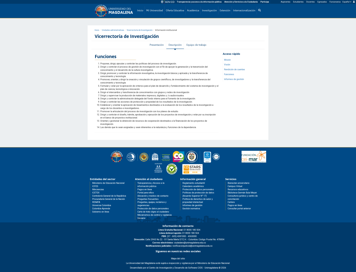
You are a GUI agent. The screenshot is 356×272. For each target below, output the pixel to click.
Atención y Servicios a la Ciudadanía (241, 2)
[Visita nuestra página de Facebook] (172, 255)
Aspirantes (285, 2)
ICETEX (95, 192)
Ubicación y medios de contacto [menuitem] (152, 196)
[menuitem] (259, 10)
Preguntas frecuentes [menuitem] (148, 199)
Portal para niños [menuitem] (145, 192)
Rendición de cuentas (234, 69)
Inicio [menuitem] (140, 10)
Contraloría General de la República (109, 196)
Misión (227, 60)
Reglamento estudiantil (193, 183)
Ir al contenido (7, 2)
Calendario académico (193, 186)
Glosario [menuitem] (141, 218)
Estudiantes (298, 2)
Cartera (231, 202)
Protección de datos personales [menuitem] (153, 208)
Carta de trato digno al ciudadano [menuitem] (153, 211)
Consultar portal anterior (239, 208)
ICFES (95, 186)
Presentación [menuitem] (157, 44)
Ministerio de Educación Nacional (108, 183)
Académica (193, 10)
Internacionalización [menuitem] (244, 10)
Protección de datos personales (198, 189)
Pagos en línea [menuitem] (144, 189)
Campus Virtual (235, 186)
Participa (264, 2)
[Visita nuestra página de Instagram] (180, 255)
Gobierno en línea (100, 211)
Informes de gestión (234, 79)
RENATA (96, 202)
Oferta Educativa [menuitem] (175, 10)
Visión (227, 64)
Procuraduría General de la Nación (108, 199)
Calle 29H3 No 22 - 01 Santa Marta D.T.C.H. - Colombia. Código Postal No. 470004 (179, 239)
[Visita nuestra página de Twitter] (176, 255)
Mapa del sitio (178, 258)
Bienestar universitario (238, 183)
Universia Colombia (101, 205)
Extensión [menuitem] (225, 10)
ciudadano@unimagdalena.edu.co (179, 242)
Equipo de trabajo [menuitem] (196, 44)
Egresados (322, 2)
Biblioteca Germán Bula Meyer (242, 192)
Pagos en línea (235, 205)
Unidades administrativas (113, 30)
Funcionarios (335, 2)
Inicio (97, 30)
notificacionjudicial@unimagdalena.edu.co (179, 246)
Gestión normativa (191, 208)
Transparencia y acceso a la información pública (199, 2)
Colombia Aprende (101, 208)
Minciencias (98, 189)
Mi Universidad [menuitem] (154, 10)
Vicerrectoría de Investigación (140, 30)
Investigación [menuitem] (209, 10)
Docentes (310, 2)
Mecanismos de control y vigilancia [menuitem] (154, 215)
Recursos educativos (238, 189)
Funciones (229, 74)
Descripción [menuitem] (175, 44)
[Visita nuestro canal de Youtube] (184, 255)
